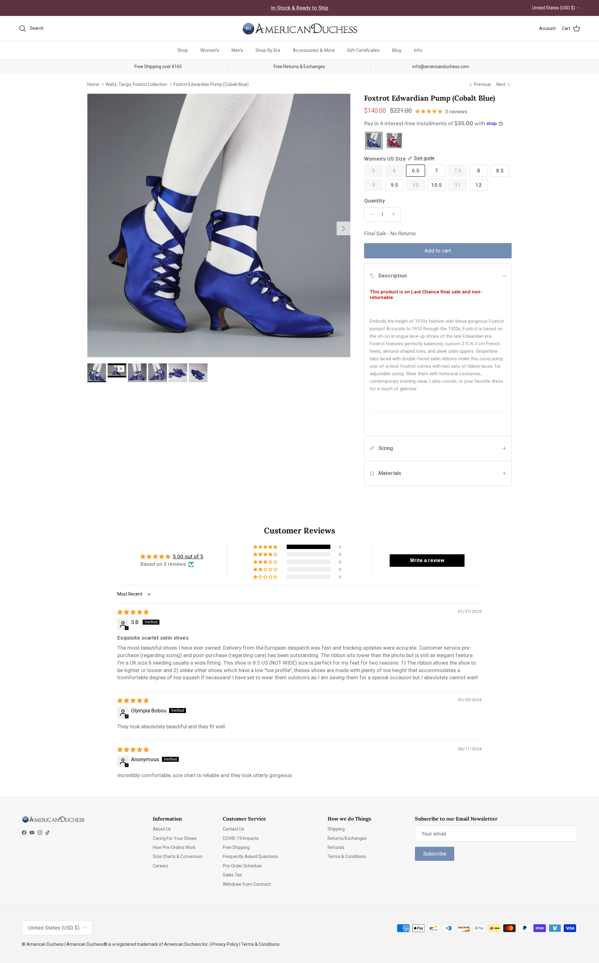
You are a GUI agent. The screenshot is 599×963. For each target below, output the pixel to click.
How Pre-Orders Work (174, 847)
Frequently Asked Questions (250, 856)
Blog (396, 50)
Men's (237, 50)
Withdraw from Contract (246, 884)
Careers (160, 865)
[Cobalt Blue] (373, 141)
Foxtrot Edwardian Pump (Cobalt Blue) (211, 84)
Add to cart (438, 250)
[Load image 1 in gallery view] (218, 225)
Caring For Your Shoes (175, 838)
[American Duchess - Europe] (299, 28)
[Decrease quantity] (370, 214)
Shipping (336, 828)
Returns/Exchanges (347, 838)
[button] (265, 547)
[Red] (394, 141)
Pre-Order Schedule (242, 865)
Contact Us (233, 828)
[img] (133, 612)
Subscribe (434, 854)
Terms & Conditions (347, 856)
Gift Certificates (363, 50)
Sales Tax (232, 874)
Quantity (374, 200)
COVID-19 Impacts (241, 838)
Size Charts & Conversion (177, 856)
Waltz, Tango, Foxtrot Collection (136, 84)
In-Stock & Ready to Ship (299, 8)
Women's (209, 50)
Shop (182, 50)
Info (418, 50)
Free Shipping (236, 847)
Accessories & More (314, 50)
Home (93, 84)
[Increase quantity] (395, 214)
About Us (162, 828)
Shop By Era (268, 50)
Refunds (336, 847)
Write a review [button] (427, 560)
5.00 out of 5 (188, 556)
